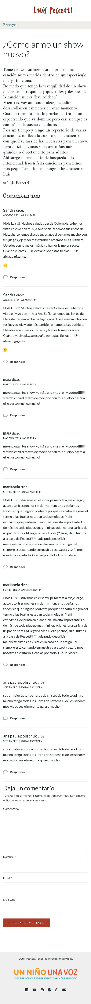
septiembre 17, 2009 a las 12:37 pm (23, 687)
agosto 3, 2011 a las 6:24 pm (19, 215)
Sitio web (9, 899)
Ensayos (10, 25)
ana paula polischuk (20, 682)
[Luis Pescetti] (53, 10)
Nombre (9, 857)
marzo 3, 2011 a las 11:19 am (20, 384)
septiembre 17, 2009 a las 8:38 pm (22, 491)
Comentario (12, 809)
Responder (17, 277)
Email (7, 878)
